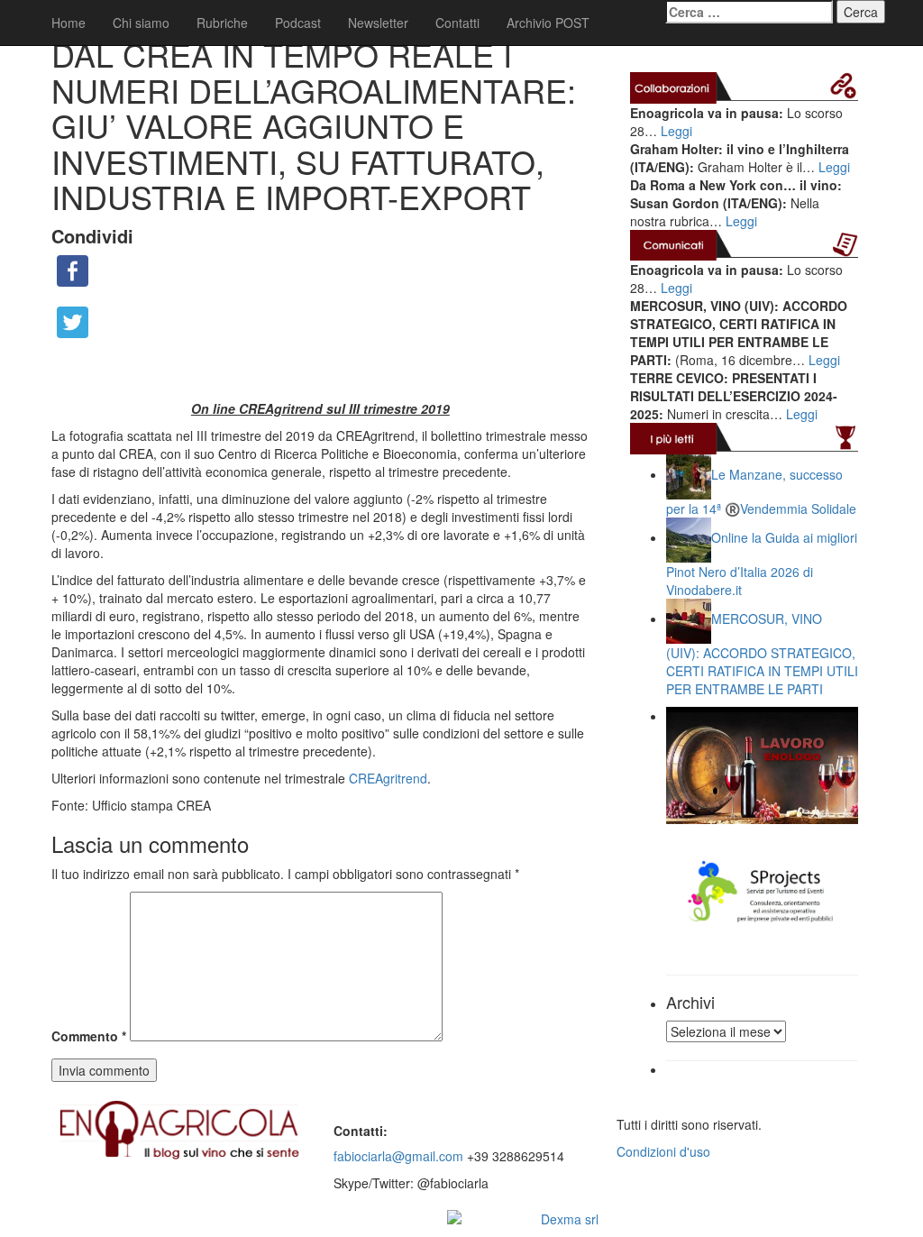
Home (68, 23)
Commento (88, 1036)
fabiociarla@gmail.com (398, 1156)
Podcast (298, 23)
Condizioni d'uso (663, 1151)
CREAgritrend (388, 778)
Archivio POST (548, 23)
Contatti (457, 23)
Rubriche (222, 23)
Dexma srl (570, 1219)
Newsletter (378, 23)
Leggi (676, 131)
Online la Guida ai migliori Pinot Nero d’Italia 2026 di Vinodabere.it (761, 563)
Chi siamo (141, 23)
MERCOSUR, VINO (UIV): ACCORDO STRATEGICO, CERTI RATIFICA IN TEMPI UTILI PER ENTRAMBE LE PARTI (762, 653)
